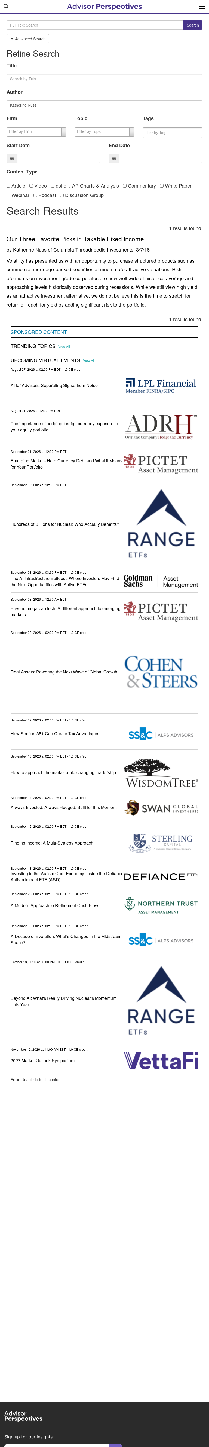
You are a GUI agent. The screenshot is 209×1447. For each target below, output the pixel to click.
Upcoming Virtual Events (45, 360)
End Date (119, 145)
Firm (12, 118)
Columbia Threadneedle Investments (93, 249)
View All (64, 346)
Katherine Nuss (30, 249)
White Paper (178, 185)
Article (17, 185)
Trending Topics (33, 346)
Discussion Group (84, 194)
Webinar (19, 194)
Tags (148, 118)
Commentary (141, 185)
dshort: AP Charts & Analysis (86, 185)
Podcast (46, 194)
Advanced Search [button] (29, 38)
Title (12, 65)
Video (40, 185)
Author (15, 91)
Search (193, 25)
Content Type (22, 171)
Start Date (18, 145)
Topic (81, 118)
